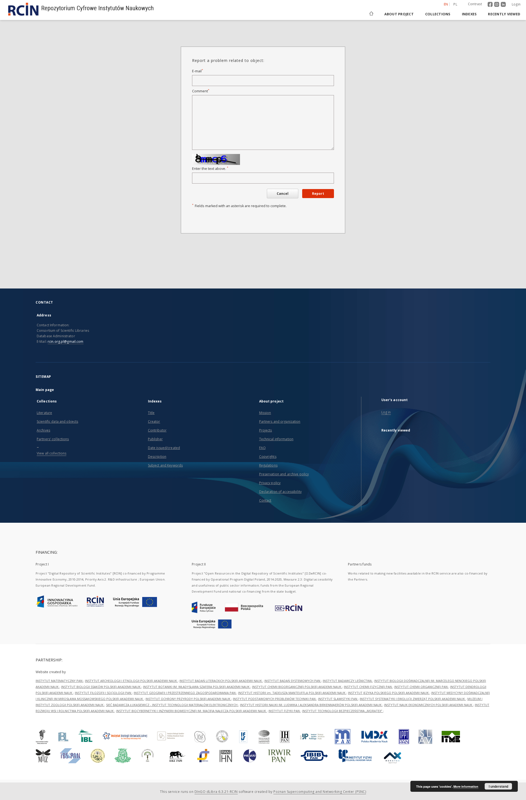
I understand (498, 786)
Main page (45, 389)
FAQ (262, 447)
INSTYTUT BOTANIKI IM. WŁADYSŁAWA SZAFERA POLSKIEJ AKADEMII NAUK (196, 687)
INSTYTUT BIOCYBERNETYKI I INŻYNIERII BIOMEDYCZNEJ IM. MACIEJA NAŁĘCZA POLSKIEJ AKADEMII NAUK (191, 711)
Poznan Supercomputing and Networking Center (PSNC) (319, 791)
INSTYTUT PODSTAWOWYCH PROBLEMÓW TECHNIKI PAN (274, 699)
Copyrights (267, 456)
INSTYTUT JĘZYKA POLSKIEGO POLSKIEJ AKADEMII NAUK (389, 693)
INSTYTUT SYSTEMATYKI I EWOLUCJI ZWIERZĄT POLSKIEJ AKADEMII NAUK (413, 699)
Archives (43, 430)
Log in (386, 412)
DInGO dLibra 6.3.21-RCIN (216, 791)
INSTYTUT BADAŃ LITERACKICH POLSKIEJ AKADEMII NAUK (221, 681)
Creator (154, 421)
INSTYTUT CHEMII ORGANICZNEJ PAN (421, 687)
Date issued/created (164, 447)
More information (465, 786)
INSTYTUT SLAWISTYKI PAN (338, 699)
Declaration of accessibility (280, 491)
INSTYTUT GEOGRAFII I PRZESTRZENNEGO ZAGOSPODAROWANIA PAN (185, 693)
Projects (265, 430)
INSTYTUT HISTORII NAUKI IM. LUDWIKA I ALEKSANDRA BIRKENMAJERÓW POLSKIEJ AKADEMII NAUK (311, 705)
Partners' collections (53, 439)
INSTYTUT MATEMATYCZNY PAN (59, 681)
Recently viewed (504, 14)
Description (157, 456)
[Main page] (371, 14)
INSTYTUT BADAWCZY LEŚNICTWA (348, 681)
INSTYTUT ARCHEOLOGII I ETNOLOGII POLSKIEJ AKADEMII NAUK (131, 681)
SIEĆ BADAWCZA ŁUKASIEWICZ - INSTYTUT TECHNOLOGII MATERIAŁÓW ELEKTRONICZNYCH (172, 705)
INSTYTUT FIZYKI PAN (284, 711)
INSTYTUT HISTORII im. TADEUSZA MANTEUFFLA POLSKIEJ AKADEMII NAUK (292, 693)
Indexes (469, 14)
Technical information (276, 439)
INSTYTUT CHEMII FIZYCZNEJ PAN (368, 687)
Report (318, 193)
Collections (437, 14)
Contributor (157, 430)
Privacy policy (270, 483)
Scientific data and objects (57, 421)
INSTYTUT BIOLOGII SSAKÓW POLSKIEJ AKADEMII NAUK (101, 687)
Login (516, 4)
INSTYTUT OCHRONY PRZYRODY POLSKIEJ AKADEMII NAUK (188, 699)
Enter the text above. (210, 168)
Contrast (475, 4)
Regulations (268, 465)
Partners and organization (280, 421)
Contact (265, 500)
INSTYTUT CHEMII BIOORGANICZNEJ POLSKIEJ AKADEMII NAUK (297, 687)
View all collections (51, 453)
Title (151, 412)
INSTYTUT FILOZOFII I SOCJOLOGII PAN (103, 693)
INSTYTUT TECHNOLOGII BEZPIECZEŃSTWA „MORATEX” (342, 711)
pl (455, 4)
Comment (200, 91)
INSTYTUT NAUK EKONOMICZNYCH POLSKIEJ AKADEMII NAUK (428, 705)
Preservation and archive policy (284, 474)
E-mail (197, 71)
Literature (44, 412)
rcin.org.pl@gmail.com (66, 341)
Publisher (155, 439)
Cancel (282, 193)
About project (399, 14)
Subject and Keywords (165, 465)
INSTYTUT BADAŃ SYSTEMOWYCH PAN (292, 681)
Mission (265, 412)
